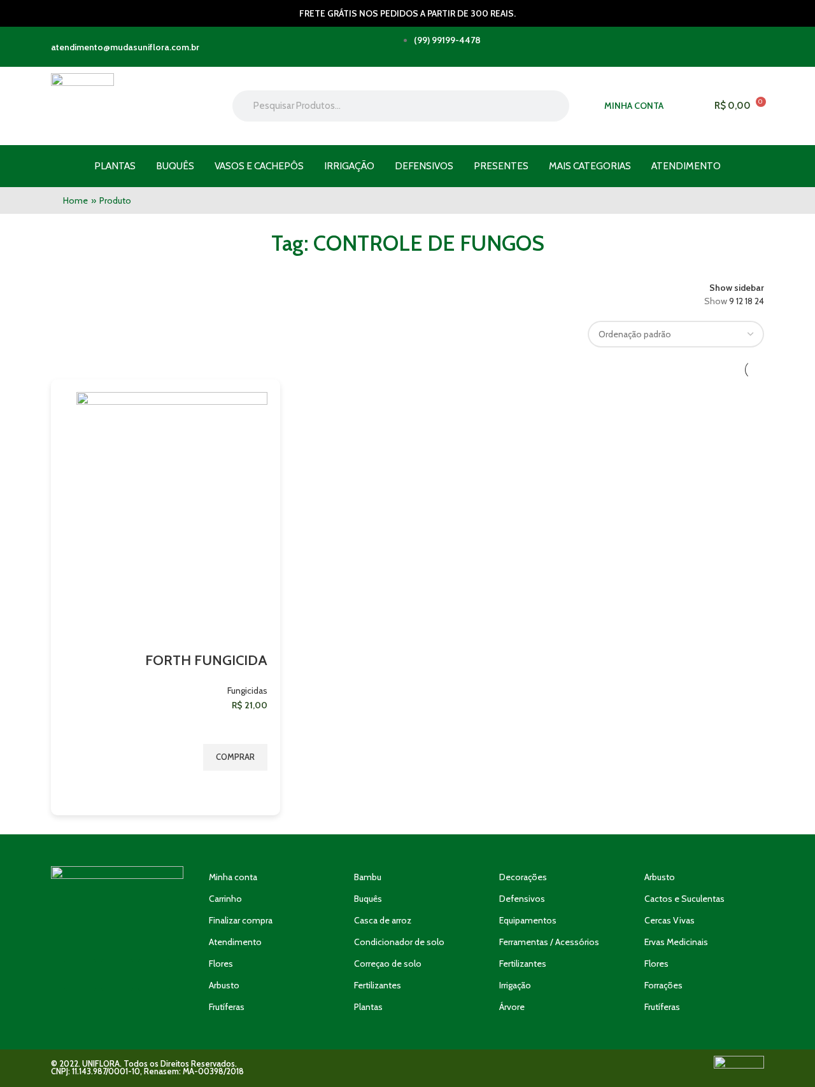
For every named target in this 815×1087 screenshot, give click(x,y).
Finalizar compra (241, 920)
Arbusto (224, 985)
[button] (235, 757)
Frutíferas (226, 1007)
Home (75, 200)
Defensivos (424, 166)
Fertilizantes (377, 985)
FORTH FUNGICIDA (206, 660)
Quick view (251, 787)
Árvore (512, 1007)
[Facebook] (154, 975)
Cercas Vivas (669, 920)
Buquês (175, 166)
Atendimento (686, 166)
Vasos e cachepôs (259, 166)
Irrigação (349, 166)
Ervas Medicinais (676, 942)
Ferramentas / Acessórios (549, 942)
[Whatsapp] (80, 975)
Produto (115, 200)
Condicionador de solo (399, 942)
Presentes (501, 166)
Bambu (367, 877)
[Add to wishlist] (251, 728)
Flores (221, 963)
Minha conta (233, 877)
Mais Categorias (590, 166)
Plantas (115, 166)
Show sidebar (736, 287)
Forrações (663, 985)
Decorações (523, 877)
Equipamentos (527, 920)
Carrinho (225, 898)
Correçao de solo (388, 963)
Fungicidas (247, 690)
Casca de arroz (382, 920)
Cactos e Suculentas (684, 898)
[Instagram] (117, 975)
